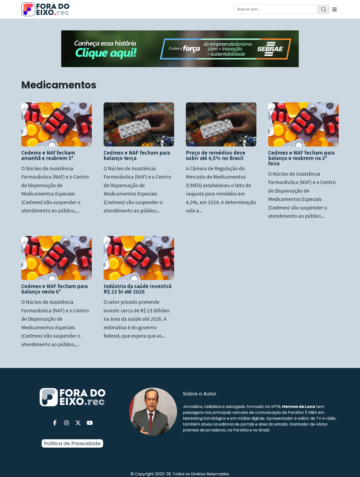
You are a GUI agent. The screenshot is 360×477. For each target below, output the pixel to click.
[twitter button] (78, 423)
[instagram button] (66, 423)
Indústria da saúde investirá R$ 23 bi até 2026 (137, 288)
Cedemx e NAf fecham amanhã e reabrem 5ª (48, 155)
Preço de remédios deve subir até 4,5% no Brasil (215, 155)
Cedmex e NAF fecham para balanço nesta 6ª (54, 288)
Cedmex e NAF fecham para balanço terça (137, 155)
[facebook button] (54, 423)
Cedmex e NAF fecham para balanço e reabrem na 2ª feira (301, 158)
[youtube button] (89, 423)
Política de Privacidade (72, 443)
